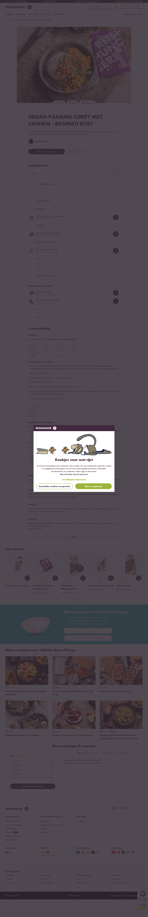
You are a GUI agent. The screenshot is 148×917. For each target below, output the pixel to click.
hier (83, 471)
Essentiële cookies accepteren (54, 486)
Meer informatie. (66, 474)
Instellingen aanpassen (74, 479)
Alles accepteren (93, 486)
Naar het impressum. (80, 474)
